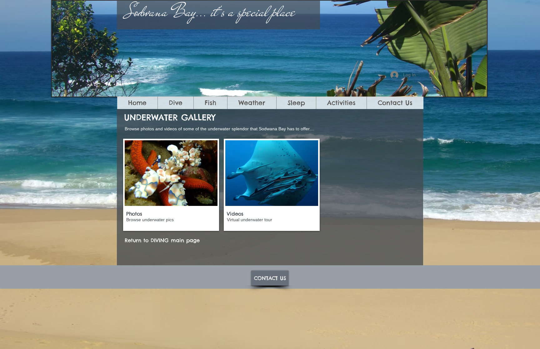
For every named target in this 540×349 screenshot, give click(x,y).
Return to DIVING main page (162, 240)
